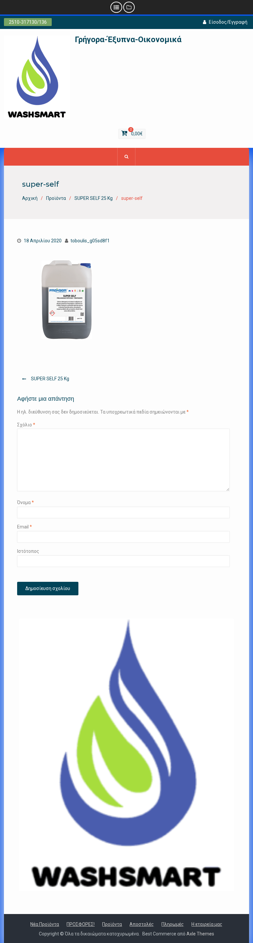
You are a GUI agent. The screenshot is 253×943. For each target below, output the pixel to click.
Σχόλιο (26, 424)
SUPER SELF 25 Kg (50, 378)
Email (24, 526)
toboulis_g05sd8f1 (90, 240)
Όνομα (25, 502)
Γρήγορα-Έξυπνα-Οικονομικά (128, 39)
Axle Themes (200, 933)
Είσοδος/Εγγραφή (228, 22)
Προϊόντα (112, 924)
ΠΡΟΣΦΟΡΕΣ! (81, 924)
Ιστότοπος (28, 551)
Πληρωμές (172, 924)
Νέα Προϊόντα (44, 924)
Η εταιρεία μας (206, 924)
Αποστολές (141, 924)
